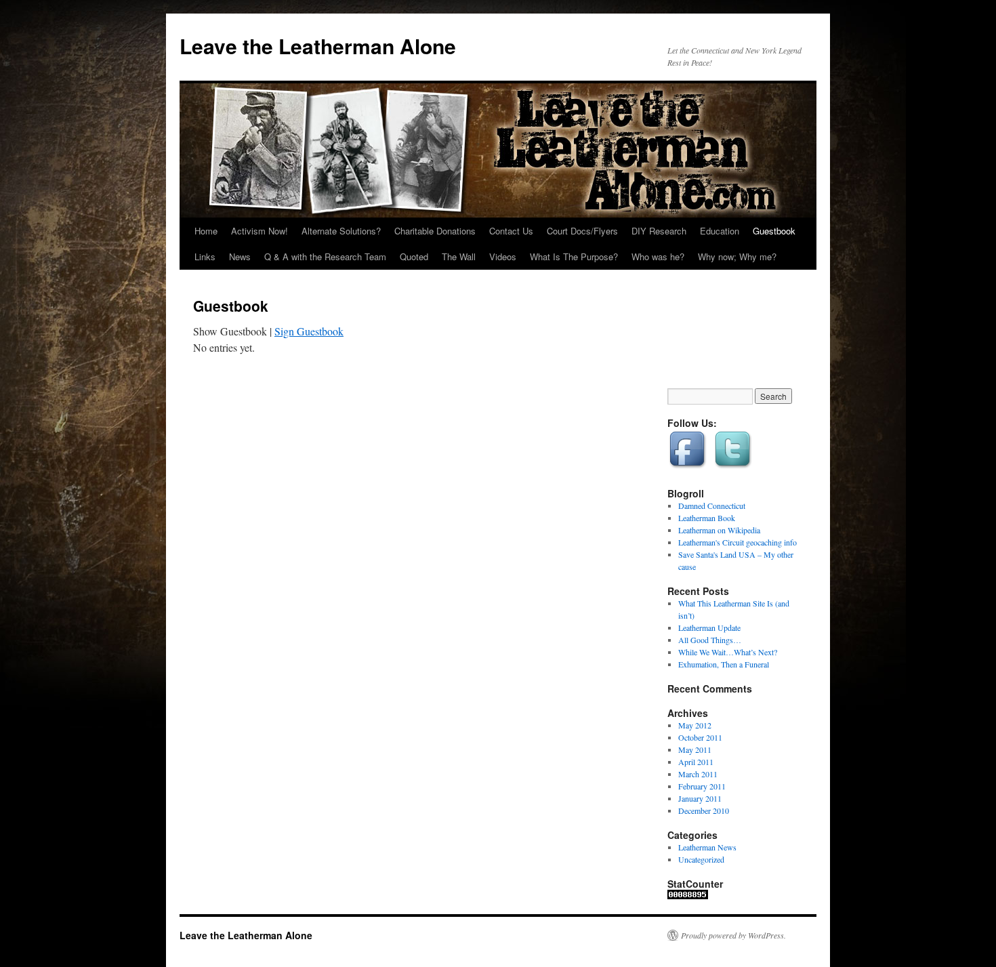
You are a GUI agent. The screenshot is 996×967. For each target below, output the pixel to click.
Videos (502, 256)
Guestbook (774, 230)
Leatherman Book (706, 517)
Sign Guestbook (309, 331)
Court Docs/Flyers (582, 230)
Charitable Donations (435, 230)
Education (719, 230)
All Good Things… (709, 639)
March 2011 (698, 773)
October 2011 (700, 737)
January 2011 (700, 798)
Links (204, 256)
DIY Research (658, 230)
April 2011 (695, 761)
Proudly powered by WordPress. (733, 935)
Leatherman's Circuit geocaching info (737, 542)
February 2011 (702, 786)
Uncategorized (701, 859)
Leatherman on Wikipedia (719, 529)
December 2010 (703, 810)
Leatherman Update (709, 627)
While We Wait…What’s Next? (727, 651)
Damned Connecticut (711, 505)
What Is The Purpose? (574, 256)
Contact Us (511, 230)
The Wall (459, 256)
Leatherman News (707, 847)
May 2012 (694, 725)
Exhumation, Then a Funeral (723, 664)
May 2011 (694, 749)
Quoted (414, 256)
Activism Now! (259, 230)
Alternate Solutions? (341, 230)
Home (205, 230)
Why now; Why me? (737, 256)
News (240, 256)
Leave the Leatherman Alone (318, 45)
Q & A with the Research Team (325, 256)
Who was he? (657, 256)
